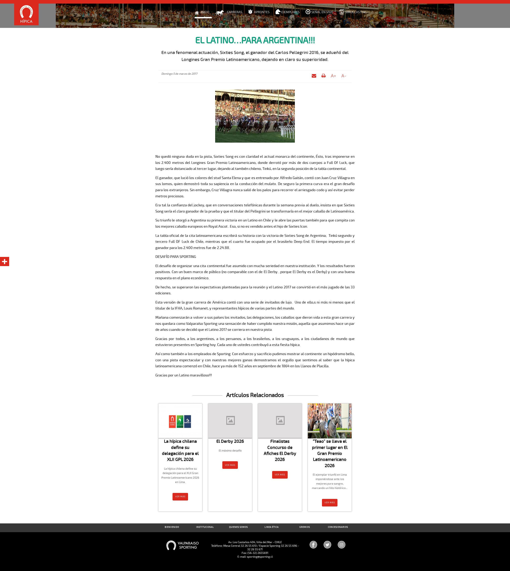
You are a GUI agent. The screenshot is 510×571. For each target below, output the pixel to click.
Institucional (205, 527)
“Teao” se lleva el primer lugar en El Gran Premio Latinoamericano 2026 (330, 453)
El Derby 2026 (230, 441)
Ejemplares (290, 12)
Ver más (180, 496)
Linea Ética (272, 527)
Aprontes (262, 12)
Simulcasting (356, 12)
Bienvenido (172, 527)
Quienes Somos (238, 527)
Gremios (304, 527)
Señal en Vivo (322, 12)
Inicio (205, 12)
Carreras (234, 12)
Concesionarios (338, 527)
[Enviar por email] (314, 76)
